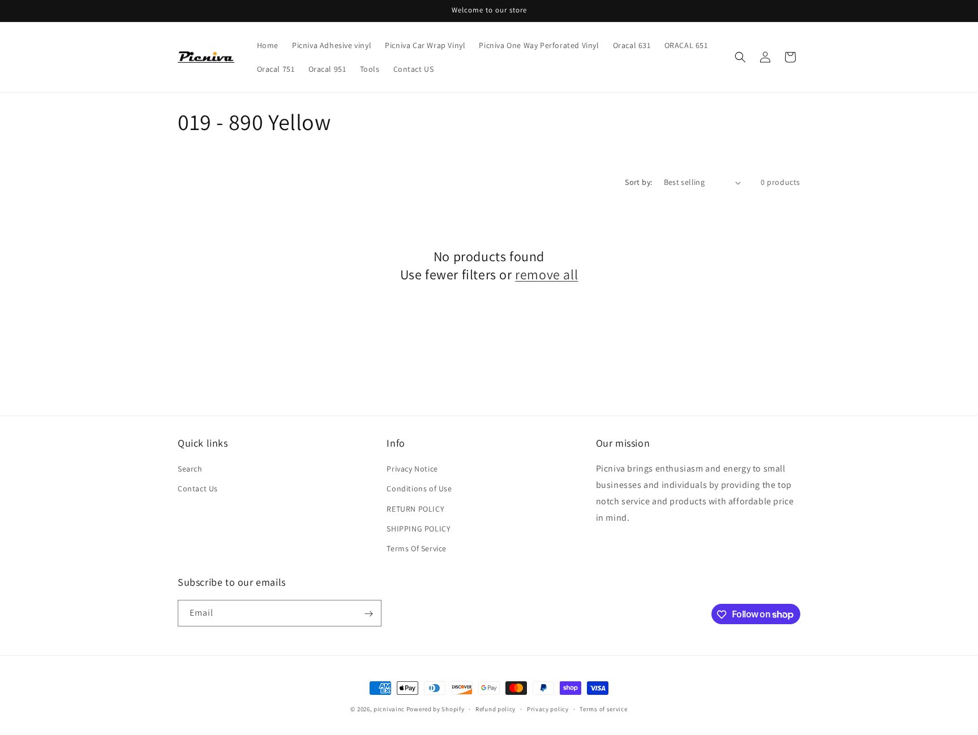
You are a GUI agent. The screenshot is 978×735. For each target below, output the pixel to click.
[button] (740, 57)
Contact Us (198, 488)
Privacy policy (548, 708)
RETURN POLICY (415, 509)
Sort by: (638, 182)
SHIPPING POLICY (419, 529)
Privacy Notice (412, 469)
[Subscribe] (368, 613)
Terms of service (603, 708)
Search (190, 469)
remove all (546, 274)
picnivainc (389, 709)
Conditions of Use (419, 488)
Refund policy (495, 708)
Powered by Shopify (435, 709)
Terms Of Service (417, 548)
